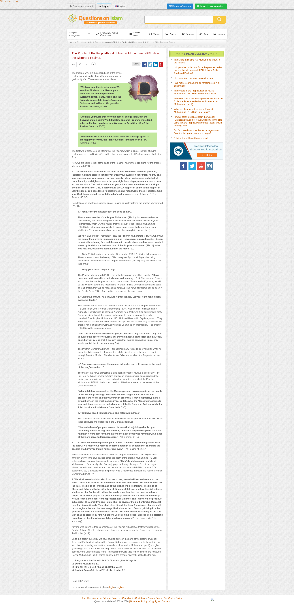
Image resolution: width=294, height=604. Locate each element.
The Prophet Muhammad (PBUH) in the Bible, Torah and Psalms (148, 42)
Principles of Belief (84, 42)
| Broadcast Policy (138, 601)
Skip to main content (9, 1)
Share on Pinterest (161, 64)
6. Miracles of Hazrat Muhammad (190, 138)
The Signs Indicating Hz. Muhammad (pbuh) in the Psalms (197, 61)
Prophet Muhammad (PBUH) (107, 42)
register (120, 587)
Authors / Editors (101, 598)
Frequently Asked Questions (109, 33)
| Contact (165, 601)
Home (71, 42)
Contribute (140, 598)
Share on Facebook (144, 64)
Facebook (183, 166)
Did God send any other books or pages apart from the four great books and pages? (196, 132)
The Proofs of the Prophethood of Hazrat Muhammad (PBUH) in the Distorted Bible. (195, 92)
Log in (105, 6)
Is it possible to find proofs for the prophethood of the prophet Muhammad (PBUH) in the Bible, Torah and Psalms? (198, 70)
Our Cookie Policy (173, 598)
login (111, 587)
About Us (86, 598)
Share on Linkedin (155, 64)
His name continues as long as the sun (193, 78)
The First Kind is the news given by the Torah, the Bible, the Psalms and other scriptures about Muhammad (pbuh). (198, 101)
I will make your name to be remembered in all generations (197, 84)
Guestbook (127, 598)
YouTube (201, 166)
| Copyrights (154, 601)
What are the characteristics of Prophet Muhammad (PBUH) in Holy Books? (193, 110)
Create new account (82, 6)
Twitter (192, 166)
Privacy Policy (154, 598)
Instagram (210, 166)
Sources (116, 598)
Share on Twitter (150, 64)
